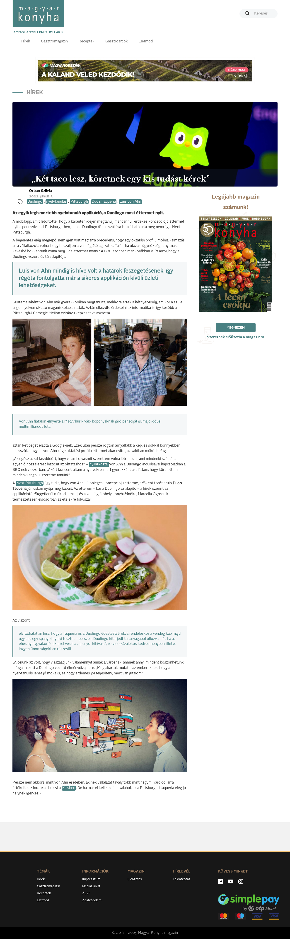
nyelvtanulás (56, 202)
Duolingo (34, 202)
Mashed (68, 788)
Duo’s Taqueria (104, 202)
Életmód (146, 41)
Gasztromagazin (54, 41)
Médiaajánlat (91, 886)
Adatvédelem (91, 900)
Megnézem (236, 327)
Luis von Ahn (130, 202)
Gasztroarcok (116, 41)
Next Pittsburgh (30, 483)
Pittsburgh (79, 202)
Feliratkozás (181, 879)
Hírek (25, 41)
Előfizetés (135, 879)
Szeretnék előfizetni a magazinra (235, 337)
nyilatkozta (99, 464)
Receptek (86, 41)
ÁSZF (86, 893)
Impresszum (91, 879)
